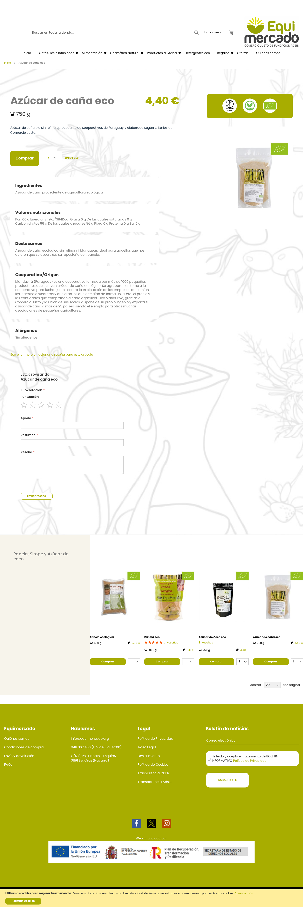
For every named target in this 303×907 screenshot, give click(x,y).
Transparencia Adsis (154, 782)
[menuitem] (27, 53)
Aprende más (244, 893)
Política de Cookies (153, 764)
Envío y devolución (19, 756)
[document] (152, 898)
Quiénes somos (16, 738)
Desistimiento (149, 756)
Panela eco (152, 637)
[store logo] (271, 31)
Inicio (7, 63)
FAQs (8, 764)
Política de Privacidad (155, 738)
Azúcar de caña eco (266, 637)
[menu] (151, 53)
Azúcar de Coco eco (212, 637)
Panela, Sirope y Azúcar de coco (40, 556)
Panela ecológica (102, 637)
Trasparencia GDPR (153, 773)
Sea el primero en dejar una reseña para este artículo (51, 354)
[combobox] (111, 32)
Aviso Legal (147, 747)
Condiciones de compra (24, 747)
